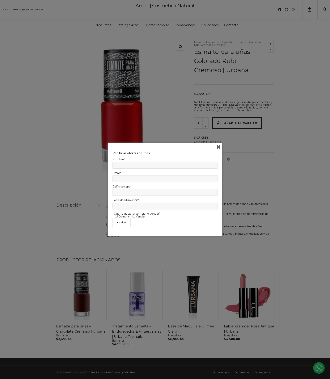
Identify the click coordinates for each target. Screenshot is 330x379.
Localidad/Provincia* (125, 200)
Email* (116, 173)
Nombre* (118, 159)
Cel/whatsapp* (122, 186)
